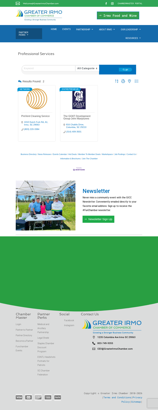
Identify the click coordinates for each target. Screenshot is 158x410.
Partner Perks (23, 33)
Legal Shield (43, 338)
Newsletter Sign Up (100, 219)
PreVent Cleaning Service (35, 116)
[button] (19, 81)
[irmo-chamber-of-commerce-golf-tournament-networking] (45, 229)
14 (62, 223)
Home (54, 29)
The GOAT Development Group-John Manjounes (76, 117)
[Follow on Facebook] (106, 3)
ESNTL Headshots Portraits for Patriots (46, 361)
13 (60, 223)
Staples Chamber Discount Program (45, 347)
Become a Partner (25, 341)
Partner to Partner (24, 330)
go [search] (126, 69)
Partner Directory (24, 335)
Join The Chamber (90, 159)
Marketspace (107, 154)
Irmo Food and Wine (120, 15)
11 (54, 223)
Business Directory (28, 154)
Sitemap (136, 401)
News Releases (44, 154)
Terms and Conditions (117, 397)
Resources (132, 38)
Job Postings (119, 154)
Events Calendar (60, 154)
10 (52, 223)
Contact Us (131, 154)
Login (18, 324)
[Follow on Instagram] (112, 3)
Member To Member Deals (89, 154)
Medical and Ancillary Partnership (43, 328)
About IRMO (105, 29)
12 (57, 223)
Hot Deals (72, 154)
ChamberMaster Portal (130, 3)
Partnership (83, 29)
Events (66, 29)
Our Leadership (129, 29)
